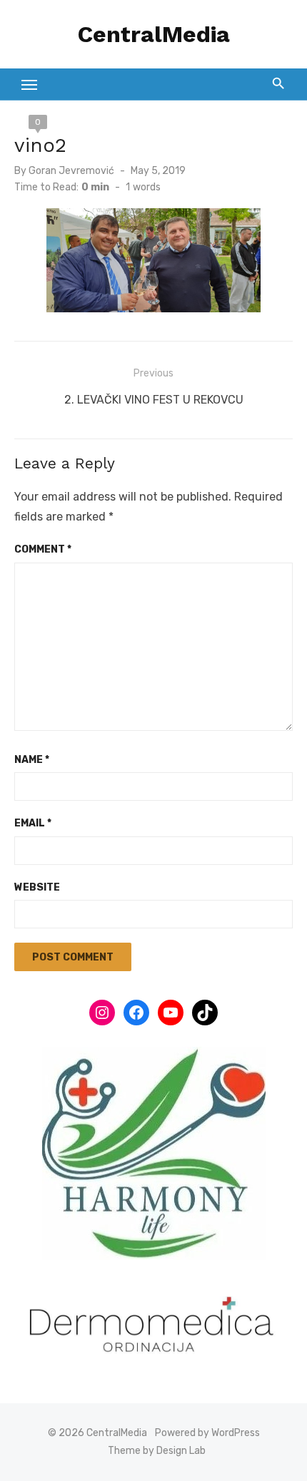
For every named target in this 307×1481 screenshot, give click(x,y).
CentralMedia (154, 34)
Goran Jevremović (71, 171)
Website (37, 887)
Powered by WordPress (207, 1433)
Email (32, 823)
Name (31, 760)
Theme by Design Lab (157, 1451)
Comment (42, 549)
